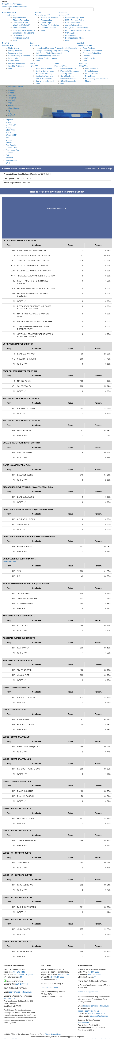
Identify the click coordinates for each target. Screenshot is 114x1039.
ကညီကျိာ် (11, 115)
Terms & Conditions (53, 1034)
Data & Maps (46, 22)
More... (16, 40)
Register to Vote (19, 17)
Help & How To (89, 58)
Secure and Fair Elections (23, 32)
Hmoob (11, 92)
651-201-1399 (63, 974)
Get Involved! (18, 35)
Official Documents (68, 81)
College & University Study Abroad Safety (52, 50)
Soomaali (12, 95)
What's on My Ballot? (21, 25)
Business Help (71, 35)
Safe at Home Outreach (45, 81)
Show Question (9, 561)
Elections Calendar (48, 27)
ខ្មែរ (9, 110)
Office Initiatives (91, 71)
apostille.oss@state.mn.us (88, 1010)
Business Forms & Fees (74, 37)
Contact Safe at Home (49, 987)
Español (11, 90)
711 (20, 977)
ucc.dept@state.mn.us (96, 1013)
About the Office (83, 64)
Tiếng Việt (12, 97)
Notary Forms (13, 60)
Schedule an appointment (88, 991)
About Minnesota (58, 64)
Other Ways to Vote (20, 22)
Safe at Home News (44, 78)
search (7, 9)
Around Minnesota (92, 73)
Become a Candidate (49, 17)
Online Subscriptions (73, 25)
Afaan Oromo (13, 108)
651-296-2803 (93, 971)
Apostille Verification (16, 66)
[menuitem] (21, 26)
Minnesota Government (69, 71)
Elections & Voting (11, 13)
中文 (10, 102)
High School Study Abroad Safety (49, 53)
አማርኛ (10, 113)
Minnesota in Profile (68, 68)
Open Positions (89, 48)
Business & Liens (63, 13)
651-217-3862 (22, 983)
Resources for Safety (44, 73)
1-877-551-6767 (94, 974)
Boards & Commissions (82, 44)
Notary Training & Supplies (19, 55)
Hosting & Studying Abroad (46, 58)
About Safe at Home (44, 68)
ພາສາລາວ (12, 105)
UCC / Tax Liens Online (74, 20)
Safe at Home (32, 64)
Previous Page (106, 168)
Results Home (90, 168)
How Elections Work (21, 37)
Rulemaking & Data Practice (96, 78)
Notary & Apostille (5, 44)
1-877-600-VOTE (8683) (23, 974)
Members (86, 55)
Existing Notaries (15, 50)
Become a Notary (15, 53)
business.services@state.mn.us (96, 1005)
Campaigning (46, 20)
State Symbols (66, 73)
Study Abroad (33, 44)
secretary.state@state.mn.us (20, 991)
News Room (90, 76)
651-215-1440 (19, 971)
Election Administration (40, 13)
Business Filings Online (74, 17)
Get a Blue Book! (67, 76)
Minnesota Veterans (68, 78)
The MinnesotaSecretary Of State (14, 5)
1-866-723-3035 (57, 977)
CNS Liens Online (72, 22)
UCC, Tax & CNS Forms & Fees (78, 30)
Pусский (11, 100)
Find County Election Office (24, 30)
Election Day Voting (21, 20)
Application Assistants (44, 76)
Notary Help (13, 58)
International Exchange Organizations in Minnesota (56, 48)
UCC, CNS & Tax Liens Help (76, 27)
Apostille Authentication (17, 63)
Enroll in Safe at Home (45, 71)
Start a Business (71, 32)
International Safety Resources (48, 55)
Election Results (19, 27)
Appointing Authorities (92, 53)
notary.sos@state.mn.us (98, 1016)
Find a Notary (13, 48)
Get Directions (9, 998)
